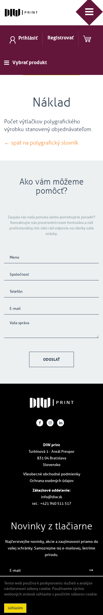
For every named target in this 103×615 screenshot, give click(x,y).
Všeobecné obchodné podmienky (51, 474)
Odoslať (51, 359)
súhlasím (15, 608)
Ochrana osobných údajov (52, 480)
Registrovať (61, 38)
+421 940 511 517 (55, 503)
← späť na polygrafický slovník (41, 142)
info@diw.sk (51, 497)
